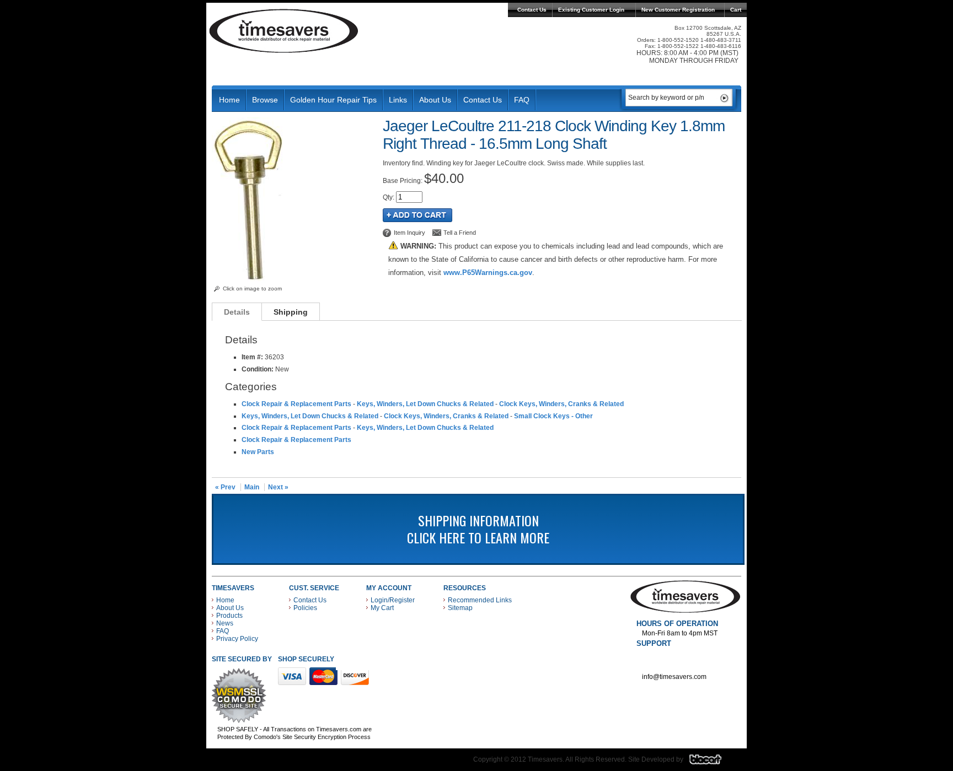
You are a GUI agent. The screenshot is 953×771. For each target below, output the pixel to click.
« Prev (225, 487)
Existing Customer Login (591, 10)
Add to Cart (417, 215)
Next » (278, 487)
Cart (735, 10)
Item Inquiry (409, 232)
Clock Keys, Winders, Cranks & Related (561, 404)
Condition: (258, 369)
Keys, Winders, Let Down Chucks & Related (425, 404)
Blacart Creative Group (712, 762)
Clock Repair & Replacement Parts (296, 404)
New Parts (258, 452)
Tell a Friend (459, 232)
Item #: (253, 357)
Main (251, 487)
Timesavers (284, 30)
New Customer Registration (678, 10)
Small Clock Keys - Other (553, 416)
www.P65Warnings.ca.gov (487, 272)
